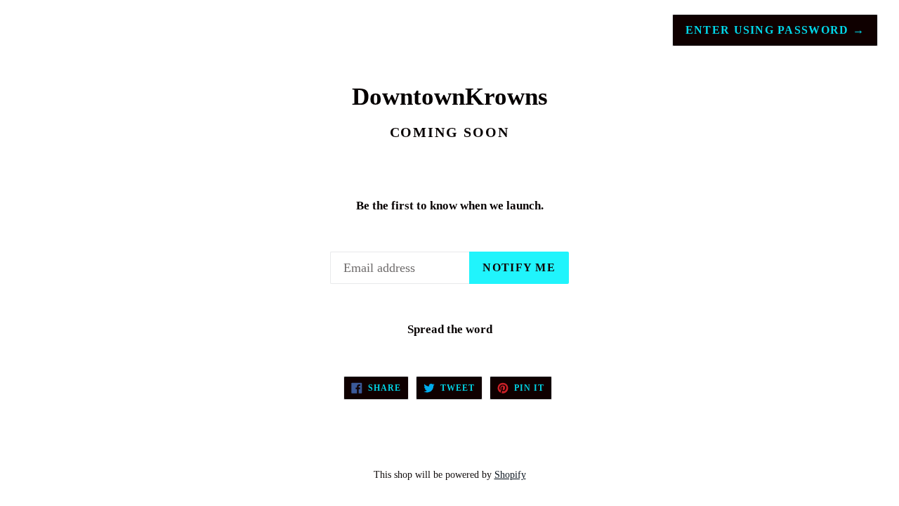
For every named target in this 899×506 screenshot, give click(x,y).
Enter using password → (775, 30)
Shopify (510, 474)
